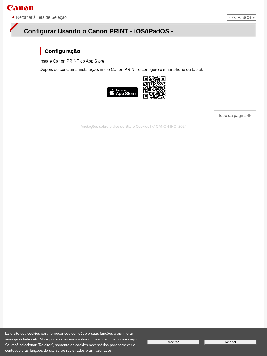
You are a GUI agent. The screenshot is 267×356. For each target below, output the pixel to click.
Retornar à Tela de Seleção (41, 17)
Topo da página (232, 115)
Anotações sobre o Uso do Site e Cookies (115, 126)
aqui (133, 339)
